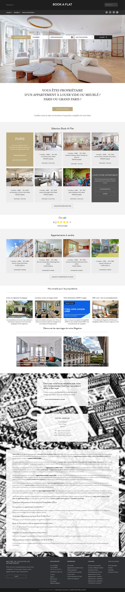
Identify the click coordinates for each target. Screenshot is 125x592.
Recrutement (53, 579)
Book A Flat (62, 6)
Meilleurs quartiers (19, 160)
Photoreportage (112, 565)
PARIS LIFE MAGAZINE (113, 561)
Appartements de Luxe (94, 574)
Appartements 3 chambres (95, 581)
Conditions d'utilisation (61, 590)
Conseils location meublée (74, 572)
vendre (16, 13)
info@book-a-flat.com (56, 572)
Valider (102, 37)
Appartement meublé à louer (75, 568)
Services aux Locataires (94, 565)
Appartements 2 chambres (95, 578)
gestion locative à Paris (34, 458)
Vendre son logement (73, 578)
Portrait (110, 568)
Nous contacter (28, 13)
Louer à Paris (71, 574)
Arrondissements (57, 37)
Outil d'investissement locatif (55, 399)
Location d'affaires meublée (95, 568)
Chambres (36, 37)
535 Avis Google (63, 226)
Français (9, 5)
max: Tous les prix (82, 37)
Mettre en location (62, 109)
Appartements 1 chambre (95, 576)
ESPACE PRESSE (55, 583)
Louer (8, 13)
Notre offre (70, 565)
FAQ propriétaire (72, 570)
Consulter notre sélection (62, 206)
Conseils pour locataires (94, 583)
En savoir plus (105, 189)
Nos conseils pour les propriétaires (62, 288)
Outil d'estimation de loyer (74, 576)
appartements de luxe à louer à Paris (46, 475)
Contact (52, 574)
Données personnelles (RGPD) (77, 590)
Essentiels (111, 570)
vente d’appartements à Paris (47, 491)
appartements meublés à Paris (54, 467)
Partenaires (53, 581)
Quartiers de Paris (93, 570)
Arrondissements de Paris (95, 572)
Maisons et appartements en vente (62, 277)
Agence (52, 577)
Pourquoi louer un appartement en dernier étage (81, 365)
